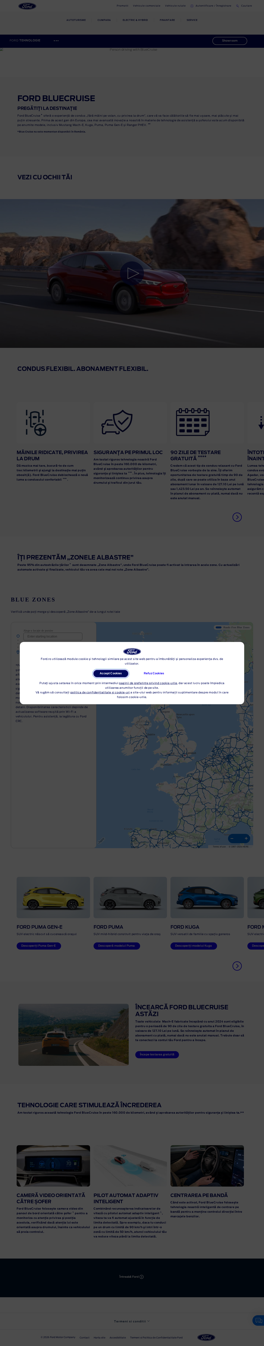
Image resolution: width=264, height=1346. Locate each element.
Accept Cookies (111, 673)
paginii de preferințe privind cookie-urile (148, 683)
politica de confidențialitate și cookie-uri (100, 692)
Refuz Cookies (154, 673)
